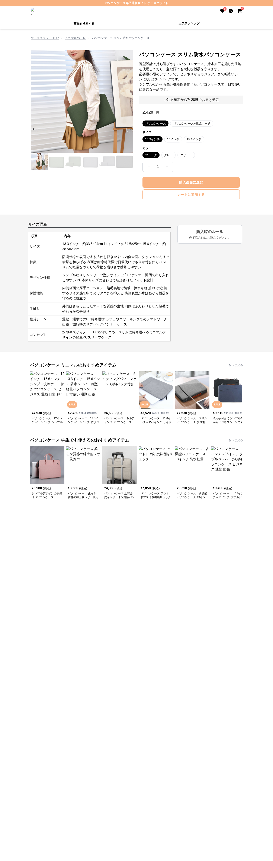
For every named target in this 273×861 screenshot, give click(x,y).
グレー (168, 154)
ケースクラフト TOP (45, 37)
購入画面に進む (191, 182)
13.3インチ (152, 139)
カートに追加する (191, 194)
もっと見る (235, 364)
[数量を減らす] (148, 166)
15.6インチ (194, 139)
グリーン (186, 154)
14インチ (173, 139)
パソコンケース (155, 123)
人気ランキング (189, 23)
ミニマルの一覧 (75, 37)
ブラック (151, 154)
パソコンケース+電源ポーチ (192, 123)
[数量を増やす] (167, 166)
